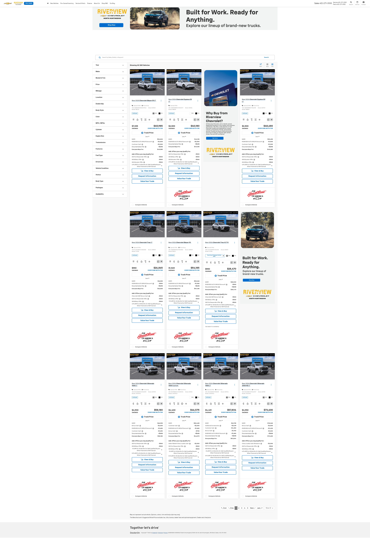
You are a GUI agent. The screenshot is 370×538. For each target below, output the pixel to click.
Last (259, 508)
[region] (147, 153)
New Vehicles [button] (54, 3)
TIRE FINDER (28, 3)
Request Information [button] (147, 176)
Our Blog (112, 3)
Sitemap (160, 532)
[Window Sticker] (161, 119)
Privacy (166, 532)
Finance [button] (89, 3)
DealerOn (154, 532)
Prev (231, 508)
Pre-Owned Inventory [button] (67, 3)
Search (266, 57)
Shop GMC (105, 3)
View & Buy (148, 171)
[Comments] (158, 119)
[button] (163, 82)
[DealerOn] (135, 532)
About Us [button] (97, 3)
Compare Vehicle (141, 205)
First (224, 508)
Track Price (148, 133)
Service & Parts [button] (80, 3)
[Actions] (161, 100)
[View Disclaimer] (149, 120)
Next (252, 508)
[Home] (47, 3)
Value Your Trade (147, 181)
